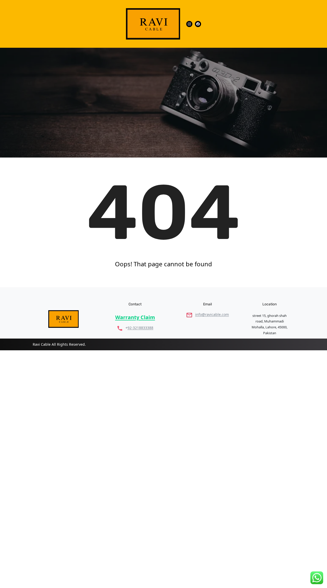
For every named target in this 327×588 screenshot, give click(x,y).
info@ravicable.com (212, 314)
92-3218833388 (140, 327)
